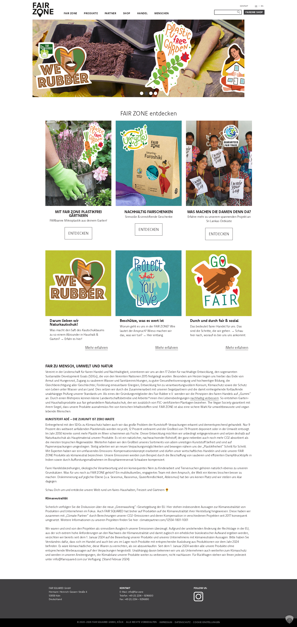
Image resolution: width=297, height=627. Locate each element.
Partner (110, 13)
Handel (142, 13)
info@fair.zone (135, 591)
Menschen (161, 13)
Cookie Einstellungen (206, 622)
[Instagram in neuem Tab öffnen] (198, 595)
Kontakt (244, 6)
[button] (289, 619)
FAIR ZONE (70, 13)
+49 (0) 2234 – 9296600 (141, 595)
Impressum (165, 622)
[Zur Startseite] (42, 9)
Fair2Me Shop (254, 12)
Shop (126, 13)
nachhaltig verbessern (204, 398)
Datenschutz (183, 622)
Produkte (91, 13)
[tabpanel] (148, 58)
